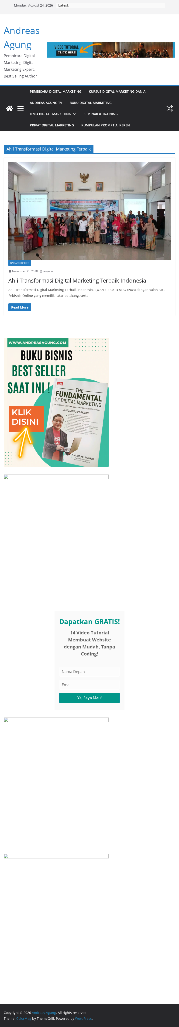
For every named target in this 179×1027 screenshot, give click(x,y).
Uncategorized (19, 263)
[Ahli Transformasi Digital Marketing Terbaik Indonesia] (89, 211)
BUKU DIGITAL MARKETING (91, 102)
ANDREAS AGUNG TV (46, 102)
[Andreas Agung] (9, 108)
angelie (48, 271)
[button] (73, 114)
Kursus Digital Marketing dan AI (117, 91)
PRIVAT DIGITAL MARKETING (52, 125)
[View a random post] (169, 108)
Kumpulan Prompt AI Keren (105, 125)
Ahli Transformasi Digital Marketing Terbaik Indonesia (77, 280)
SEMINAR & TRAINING (101, 114)
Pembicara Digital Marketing (55, 91)
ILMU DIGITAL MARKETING (50, 114)
